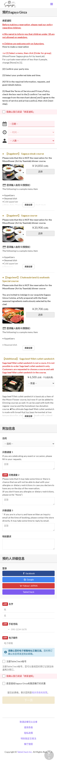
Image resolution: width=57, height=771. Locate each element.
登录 (4, 568)
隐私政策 (28, 733)
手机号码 (10, 624)
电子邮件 (10, 637)
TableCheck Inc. (24, 752)
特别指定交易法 (28, 738)
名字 (8, 604)
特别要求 (6, 536)
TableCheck (28, 592)
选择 (40, 171)
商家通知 (6, 20)
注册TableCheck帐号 (16, 661)
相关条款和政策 (39, 692)
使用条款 (28, 727)
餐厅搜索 (28, 744)
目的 (4, 438)
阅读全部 (28, 205)
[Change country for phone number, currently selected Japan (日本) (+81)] (6, 629)
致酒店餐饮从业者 (28, 721)
